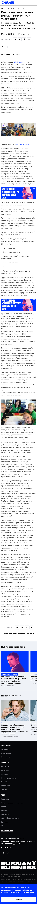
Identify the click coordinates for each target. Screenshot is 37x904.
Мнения (4, 774)
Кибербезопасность (10, 818)
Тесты (4, 789)
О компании (6, 753)
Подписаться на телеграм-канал (17, 634)
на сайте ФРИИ (22, 144)
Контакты (5, 757)
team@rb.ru (6, 847)
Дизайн (4, 822)
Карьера (5, 814)
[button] (34, 2)
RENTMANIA (18, 62)
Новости (5, 766)
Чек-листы (5, 785)
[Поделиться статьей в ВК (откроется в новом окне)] (20, 39)
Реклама (5, 799)
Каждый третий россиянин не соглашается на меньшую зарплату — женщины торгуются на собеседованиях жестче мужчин (14, 729)
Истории (5, 770)
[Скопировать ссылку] (29, 39)
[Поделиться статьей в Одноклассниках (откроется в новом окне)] (24, 39)
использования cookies (11, 890)
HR (2, 826)
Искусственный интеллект (12, 803)
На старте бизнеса (9, 8)
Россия (21, 8)
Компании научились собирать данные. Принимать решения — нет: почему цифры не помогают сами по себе (14, 680)
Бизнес (4, 810)
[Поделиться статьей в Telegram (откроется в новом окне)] (15, 39)
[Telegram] (3, 853)
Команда (5, 749)
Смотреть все (7, 831)
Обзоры (4, 782)
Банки (3, 806)
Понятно (18, 899)
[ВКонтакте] (8, 853)
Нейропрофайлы (8, 778)
